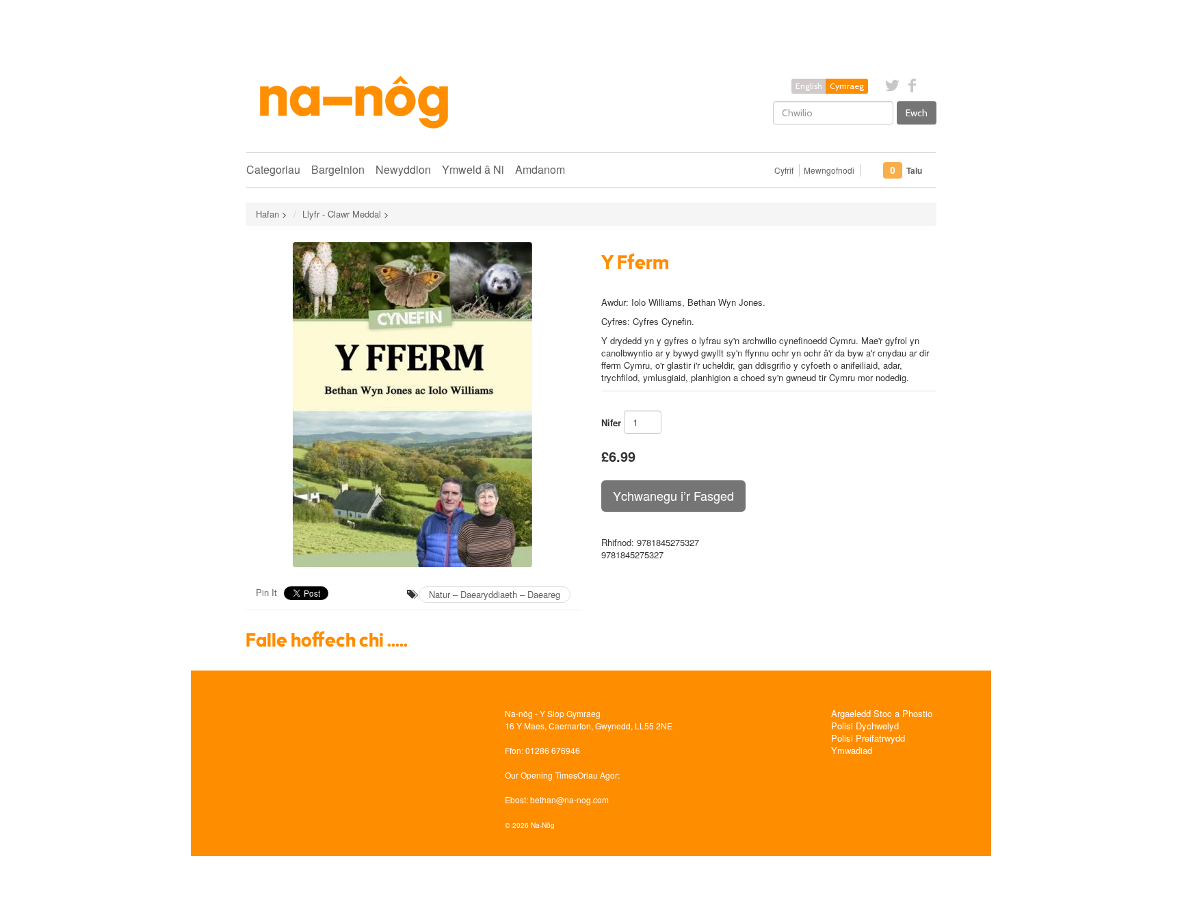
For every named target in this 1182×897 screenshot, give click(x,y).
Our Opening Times (541, 775)
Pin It (266, 592)
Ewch (917, 113)
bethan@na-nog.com (569, 799)
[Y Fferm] (413, 404)
